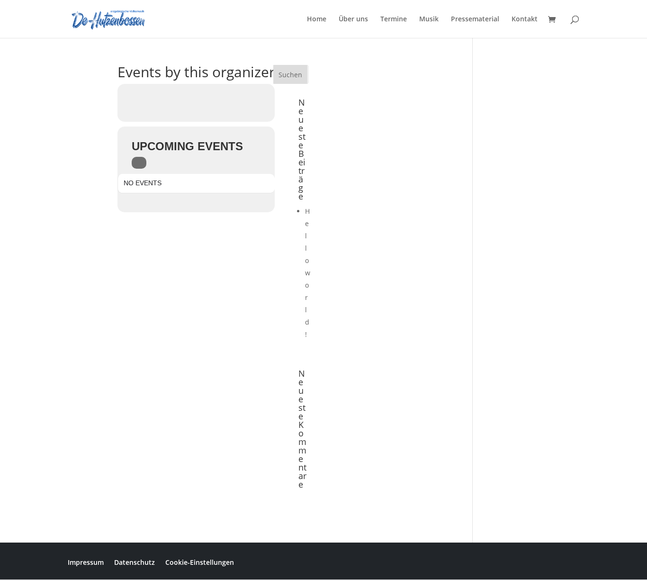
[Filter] (139, 163)
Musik (429, 19)
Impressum (86, 562)
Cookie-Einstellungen (199, 562)
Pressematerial (475, 19)
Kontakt (525, 19)
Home (316, 19)
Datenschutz (134, 562)
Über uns (353, 19)
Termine (393, 19)
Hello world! (307, 273)
